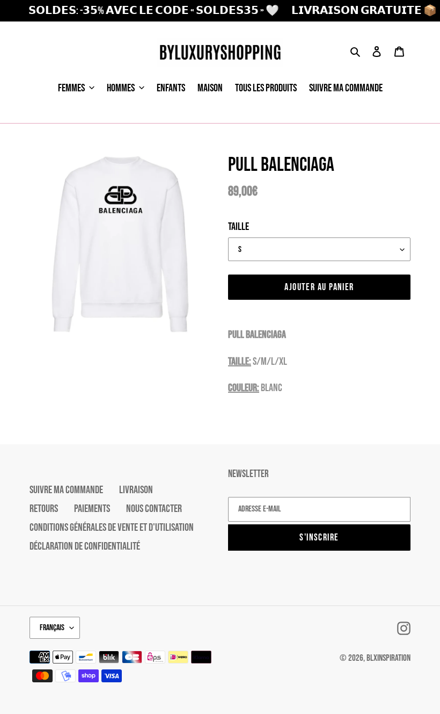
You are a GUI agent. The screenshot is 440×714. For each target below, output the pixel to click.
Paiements (92, 508)
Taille (238, 226)
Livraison (136, 490)
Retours (44, 508)
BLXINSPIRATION (388, 658)
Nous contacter (154, 508)
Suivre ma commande (66, 490)
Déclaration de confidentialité (85, 546)
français (52, 628)
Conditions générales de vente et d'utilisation (112, 527)
